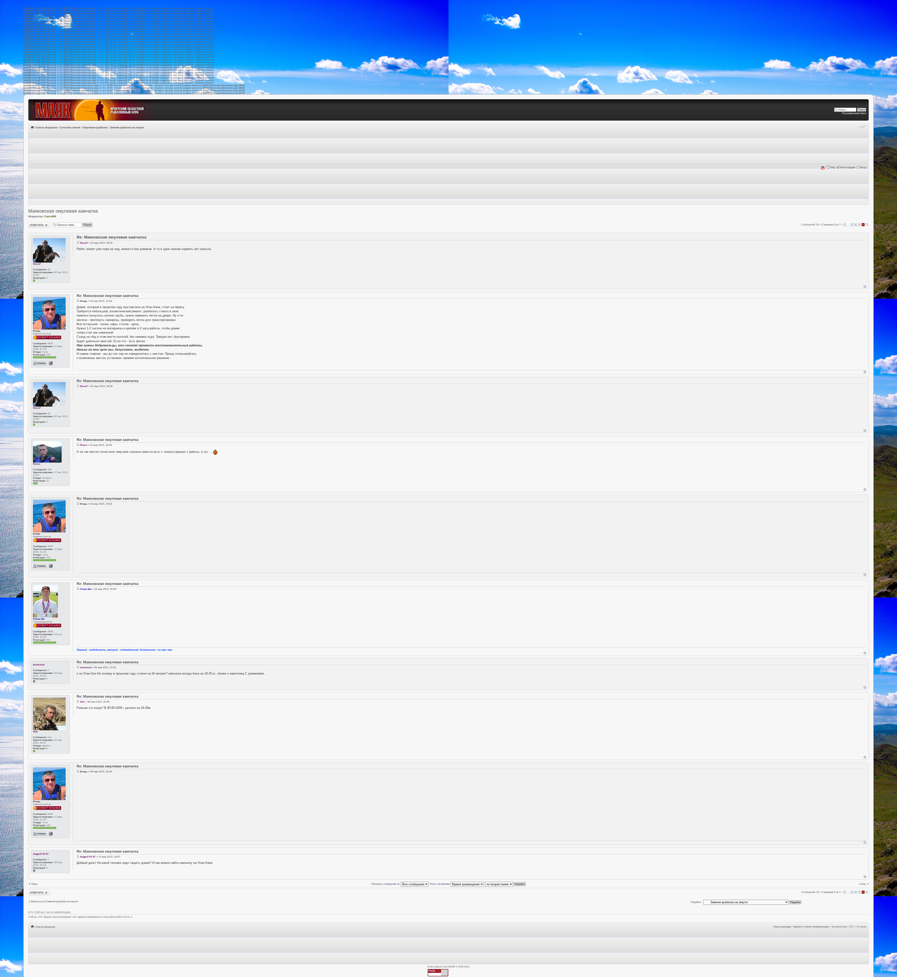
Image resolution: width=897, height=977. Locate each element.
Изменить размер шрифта (862, 126)
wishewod (38, 664)
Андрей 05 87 (41, 854)
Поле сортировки (440, 883)
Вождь (36, 331)
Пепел (36, 464)
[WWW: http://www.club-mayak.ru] (50, 363)
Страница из (831, 224)
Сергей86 (50, 216)
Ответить (33, 223)
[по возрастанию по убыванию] (505, 883)
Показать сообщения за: (386, 883)
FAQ (832, 167)
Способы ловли (70, 127)
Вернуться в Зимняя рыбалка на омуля (54, 901)
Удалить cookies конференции (811, 926)
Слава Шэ (39, 619)
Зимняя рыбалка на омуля (127, 127)
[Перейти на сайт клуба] (95, 109)
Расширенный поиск (854, 113)
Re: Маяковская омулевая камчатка (111, 237)
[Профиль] (40, 363)
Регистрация (847, 167)
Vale (35, 731)
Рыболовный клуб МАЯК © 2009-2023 (448, 966)
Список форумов (46, 127)
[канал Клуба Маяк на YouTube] (823, 168)
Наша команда (782, 926)
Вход (863, 167)
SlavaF (37, 264)
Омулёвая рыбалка (95, 127)
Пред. (34, 883)
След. (862, 883)
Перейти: (696, 902)
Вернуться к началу (865, 286)
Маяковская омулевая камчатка (63, 211)
